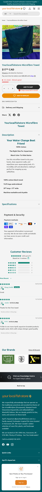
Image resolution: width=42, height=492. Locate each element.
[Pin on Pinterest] (18, 115)
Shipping (5, 73)
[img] (5, 284)
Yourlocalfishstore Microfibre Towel (17, 20)
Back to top (21, 386)
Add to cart (28, 87)
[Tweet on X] (9, 115)
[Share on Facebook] (14, 115)
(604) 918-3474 (14, 439)
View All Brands (34, 350)
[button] (24, 8)
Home (3, 20)
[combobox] (21, 14)
